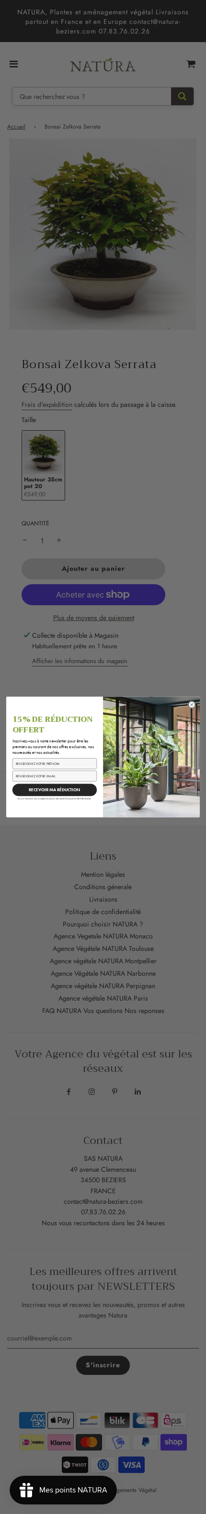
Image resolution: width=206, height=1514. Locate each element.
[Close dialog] (191, 704)
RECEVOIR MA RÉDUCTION (54, 790)
